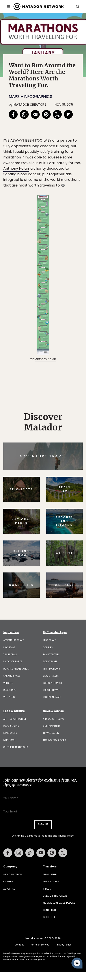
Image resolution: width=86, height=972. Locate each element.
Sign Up (69, 504)
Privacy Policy (69, 515)
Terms (49, 515)
